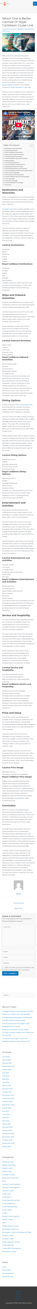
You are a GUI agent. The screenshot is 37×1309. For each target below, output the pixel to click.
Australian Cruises (8, 1175)
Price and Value (10, 178)
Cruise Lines (6, 1194)
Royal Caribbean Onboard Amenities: (17, 158)
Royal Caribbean (8, 85)
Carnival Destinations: (11, 150)
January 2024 (7, 1130)
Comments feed (8, 1273)
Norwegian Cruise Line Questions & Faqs (16, 1232)
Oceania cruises (7, 1235)
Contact (18, 1291)
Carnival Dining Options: (12, 162)
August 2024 (6, 1108)
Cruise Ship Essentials (9, 1207)
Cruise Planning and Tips (11, 1200)
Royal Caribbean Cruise (18, 87)
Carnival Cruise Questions (11, 1184)
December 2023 (8, 1134)
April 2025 (5, 1082)
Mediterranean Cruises (10, 1226)
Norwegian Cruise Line (10, 1229)
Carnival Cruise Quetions (25, 29)
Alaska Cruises (7, 1168)
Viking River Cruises (9, 1251)
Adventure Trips (8, 1162)
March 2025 (6, 1085)
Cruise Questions (8, 1203)
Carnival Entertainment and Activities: (16, 168)
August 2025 (6, 1069)
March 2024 (6, 1124)
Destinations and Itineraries (13, 148)
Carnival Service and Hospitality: (14, 174)
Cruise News (6, 1197)
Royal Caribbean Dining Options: (15, 164)
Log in (4, 1267)
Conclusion (7, 185)
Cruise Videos (7, 1210)
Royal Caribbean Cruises (11, 1242)
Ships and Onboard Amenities (14, 154)
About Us (18, 1299)
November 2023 (8, 1137)
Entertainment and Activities (14, 166)
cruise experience (26, 405)
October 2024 (7, 1101)
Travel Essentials (8, 1245)
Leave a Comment (9, 29)
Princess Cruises (8, 1239)
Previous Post (18, 903)
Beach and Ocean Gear (10, 1178)
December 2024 (8, 1095)
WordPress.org (7, 1276)
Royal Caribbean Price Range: (14, 182)
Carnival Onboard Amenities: (13, 156)
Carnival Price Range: (11, 180)
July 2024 (5, 1111)
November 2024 (8, 1098)
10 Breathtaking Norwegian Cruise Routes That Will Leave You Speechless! (17, 1019)
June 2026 (6, 1057)
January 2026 (7, 1063)
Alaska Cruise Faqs (8, 1165)
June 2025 (6, 1076)
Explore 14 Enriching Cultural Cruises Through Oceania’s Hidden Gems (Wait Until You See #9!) (18, 1032)
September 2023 (8, 1143)
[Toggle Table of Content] (30, 145)
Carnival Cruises (7, 1191)
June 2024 (6, 1114)
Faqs (4, 1223)
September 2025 (8, 1066)
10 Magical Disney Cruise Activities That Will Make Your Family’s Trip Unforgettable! (17, 1013)
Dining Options (9, 160)
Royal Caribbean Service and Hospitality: (17, 176)
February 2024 (7, 1127)
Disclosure (18, 1294)
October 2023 (7, 1140)
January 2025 (7, 1092)
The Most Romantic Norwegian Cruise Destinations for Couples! (16, 1025)
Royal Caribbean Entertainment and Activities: (19, 170)
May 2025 (5, 1079)
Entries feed (6, 1270)
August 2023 (6, 1146)
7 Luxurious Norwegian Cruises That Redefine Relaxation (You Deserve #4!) (16, 1040)
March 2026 (6, 1060)
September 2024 (8, 1105)
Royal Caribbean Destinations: (14, 152)
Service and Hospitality (12, 172)
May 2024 (5, 1117)
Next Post (18, 908)
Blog (4, 1181)
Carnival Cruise (7, 209)
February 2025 (7, 1089)
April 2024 (5, 1121)
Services (18, 1296)
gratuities (21, 798)
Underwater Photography (11, 1248)
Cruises (4, 1213)
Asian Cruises (6, 1171)
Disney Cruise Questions (10, 1216)
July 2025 (5, 1073)
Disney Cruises (7, 1219)
